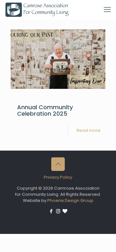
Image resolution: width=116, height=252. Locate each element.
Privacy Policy (58, 177)
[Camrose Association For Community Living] (37, 10)
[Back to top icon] (58, 164)
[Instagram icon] (58, 211)
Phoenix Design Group (70, 200)
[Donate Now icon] (65, 211)
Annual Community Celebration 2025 (45, 110)
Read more (89, 130)
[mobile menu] (107, 9)
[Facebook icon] (51, 211)
